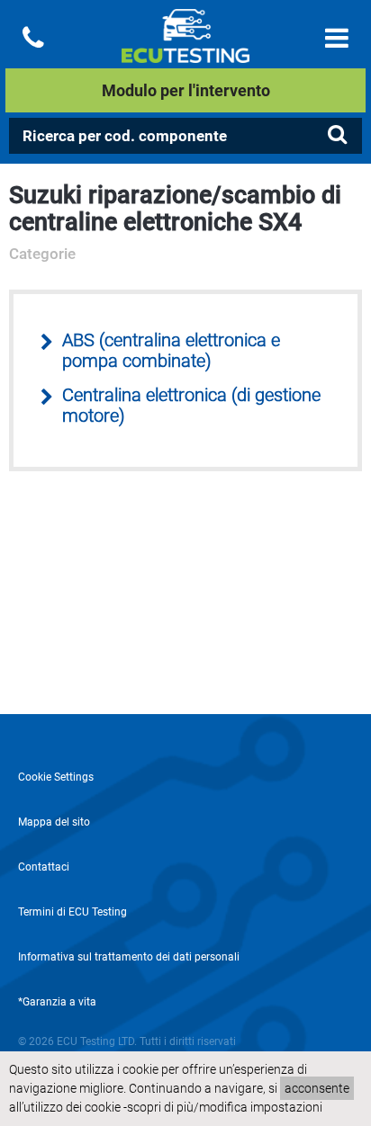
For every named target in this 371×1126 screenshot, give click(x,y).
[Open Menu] (337, 38)
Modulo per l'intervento (186, 90)
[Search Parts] (336, 134)
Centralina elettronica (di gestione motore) (191, 405)
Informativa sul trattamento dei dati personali (129, 957)
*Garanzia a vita (57, 1002)
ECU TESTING (185, 50)
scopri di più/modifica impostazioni (224, 1107)
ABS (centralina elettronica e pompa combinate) (171, 350)
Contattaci (43, 867)
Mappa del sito (54, 822)
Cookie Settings (56, 777)
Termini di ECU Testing (72, 912)
